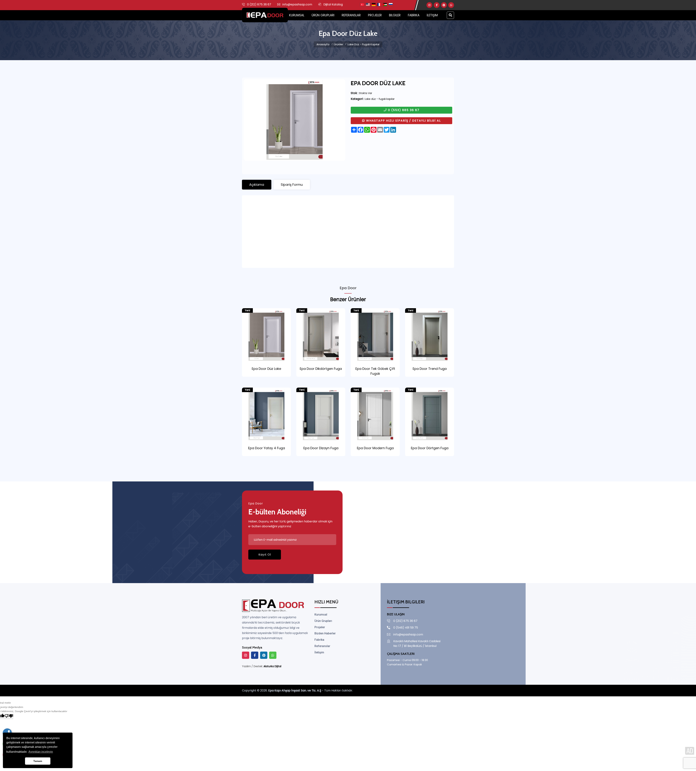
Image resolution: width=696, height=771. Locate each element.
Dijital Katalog (333, 4)
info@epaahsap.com (297, 4)
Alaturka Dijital (272, 666)
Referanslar (351, 15)
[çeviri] (362, 4)
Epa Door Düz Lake (266, 368)
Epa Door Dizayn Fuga (320, 448)
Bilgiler (395, 15)
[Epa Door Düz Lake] (294, 120)
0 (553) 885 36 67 (403, 110)
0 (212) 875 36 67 (259, 4)
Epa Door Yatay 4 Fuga (266, 448)
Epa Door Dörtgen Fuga (429, 448)
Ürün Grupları (323, 15)
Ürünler (338, 44)
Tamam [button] (37, 761)
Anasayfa (322, 44)
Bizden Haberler (325, 633)
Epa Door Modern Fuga (375, 448)
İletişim (432, 15)
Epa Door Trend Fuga (430, 368)
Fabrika (413, 15)
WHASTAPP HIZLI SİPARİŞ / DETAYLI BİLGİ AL (403, 121)
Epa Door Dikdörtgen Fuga (321, 368)
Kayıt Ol (264, 554)
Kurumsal (296, 15)
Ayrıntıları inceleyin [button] (40, 751)
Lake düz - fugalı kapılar (364, 44)
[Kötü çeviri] (9, 716)
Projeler (375, 15)
